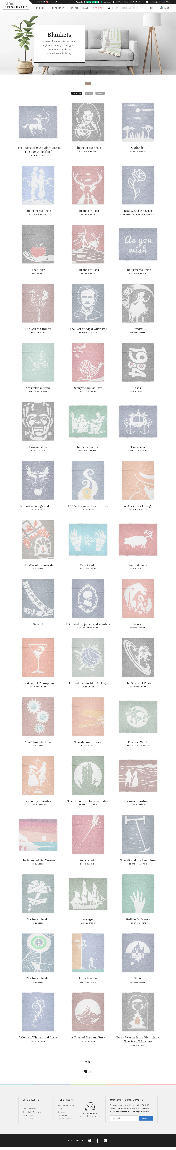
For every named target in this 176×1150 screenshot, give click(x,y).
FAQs (60, 1109)
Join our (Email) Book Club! (159, 2)
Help (151, 8)
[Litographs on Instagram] (105, 1140)
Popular (77, 93)
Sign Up (146, 1118)
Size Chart (62, 1112)
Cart (165, 7)
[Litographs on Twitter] (89, 1140)
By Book (40, 8)
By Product (58, 8)
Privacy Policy (28, 1119)
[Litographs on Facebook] (97, 1140)
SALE (85, 8)
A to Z (89, 93)
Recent (100, 93)
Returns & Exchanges (66, 1105)
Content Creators (64, 1119)
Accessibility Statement (32, 1112)
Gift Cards (98, 8)
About (25, 1105)
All (88, 83)
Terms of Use (28, 1115)
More (87, 1062)
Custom (75, 8)
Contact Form (63, 1115)
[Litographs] (16, 6)
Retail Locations (29, 1109)
